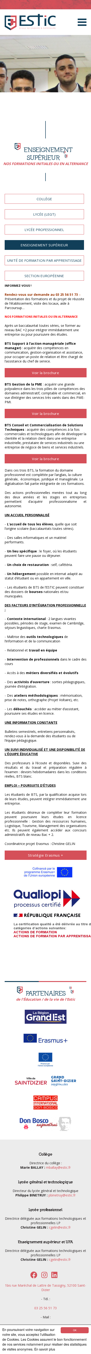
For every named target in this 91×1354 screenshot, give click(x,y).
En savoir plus (44, 1349)
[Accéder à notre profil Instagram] (44, 1276)
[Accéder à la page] (45, 1023)
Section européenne (44, 275)
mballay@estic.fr (58, 1167)
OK (75, 1330)
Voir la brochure (45, 372)
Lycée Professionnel (44, 229)
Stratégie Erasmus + (45, 855)
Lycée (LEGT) (44, 214)
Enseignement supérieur (44, 245)
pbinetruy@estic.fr (62, 1195)
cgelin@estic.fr (60, 1227)
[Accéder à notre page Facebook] (33, 1276)
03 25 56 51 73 (45, 1308)
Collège (44, 198)
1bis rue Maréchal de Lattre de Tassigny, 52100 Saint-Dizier (45, 1287)
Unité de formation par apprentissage (44, 260)
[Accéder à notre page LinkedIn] (54, 1276)
